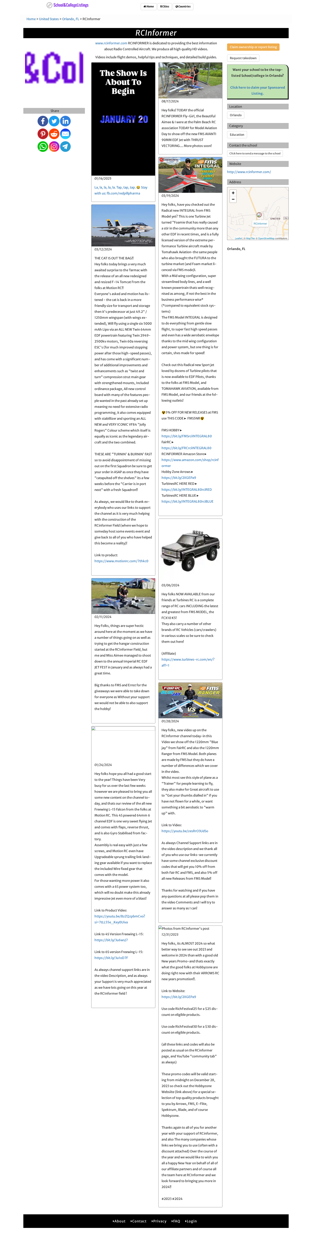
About (120, 1221)
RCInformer (260, 223)
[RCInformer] (259, 214)
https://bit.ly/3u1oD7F (111, 958)
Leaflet (238, 238)
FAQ (176, 1221)
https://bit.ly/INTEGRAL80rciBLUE (188, 501)
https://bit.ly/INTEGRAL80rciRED (187, 490)
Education (237, 135)
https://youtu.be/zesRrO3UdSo (185, 831)
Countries (184, 6)
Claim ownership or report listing (253, 47)
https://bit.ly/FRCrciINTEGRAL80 (186, 448)
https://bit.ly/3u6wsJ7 (111, 940)
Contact (139, 1221)
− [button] (233, 199)
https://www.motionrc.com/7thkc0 (121, 561)
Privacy (160, 1221)
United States (49, 19)
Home (150, 6)
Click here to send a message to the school (255, 153)
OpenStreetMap (266, 238)
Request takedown (243, 58)
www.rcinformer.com (111, 43)
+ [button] (233, 193)
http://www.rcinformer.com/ (249, 172)
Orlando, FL (70, 19)
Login (192, 1221)
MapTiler (250, 238)
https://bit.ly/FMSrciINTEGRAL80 (187, 436)
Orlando (236, 115)
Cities (165, 6)
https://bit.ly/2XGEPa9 (179, 478)
